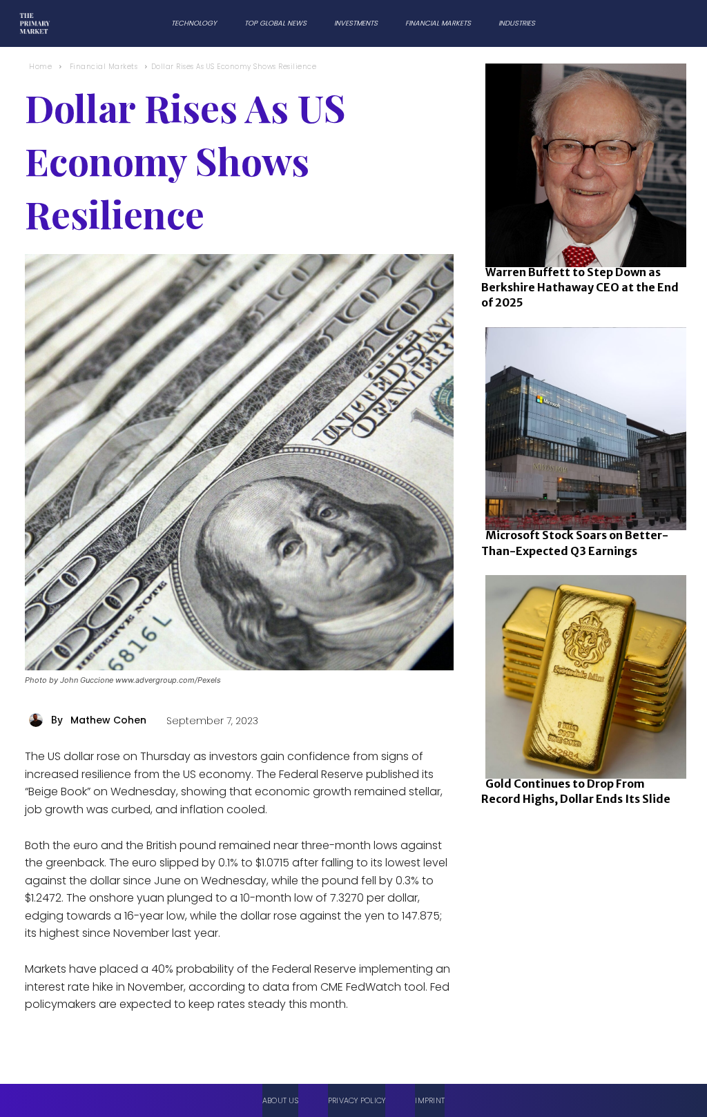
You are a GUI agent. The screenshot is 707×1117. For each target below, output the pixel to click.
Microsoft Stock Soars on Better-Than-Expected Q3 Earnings (574, 542)
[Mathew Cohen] (38, 720)
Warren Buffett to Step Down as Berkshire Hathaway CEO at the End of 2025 (580, 287)
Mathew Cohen (108, 720)
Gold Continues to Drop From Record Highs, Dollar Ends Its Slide (575, 791)
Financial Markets (104, 66)
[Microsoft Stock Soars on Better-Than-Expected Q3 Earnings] (581, 426)
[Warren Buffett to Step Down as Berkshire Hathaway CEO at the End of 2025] (581, 162)
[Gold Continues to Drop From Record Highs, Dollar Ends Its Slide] (581, 674)
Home (40, 66)
